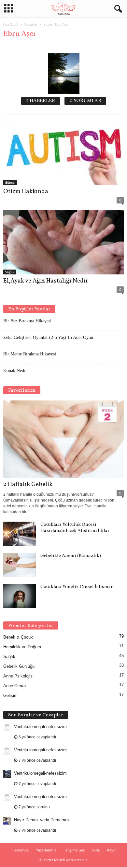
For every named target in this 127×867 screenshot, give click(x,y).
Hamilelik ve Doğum (22, 646)
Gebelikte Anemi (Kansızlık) (70, 556)
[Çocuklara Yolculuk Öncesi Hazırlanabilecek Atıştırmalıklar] (19, 534)
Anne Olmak (15, 685)
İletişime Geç (74, 850)
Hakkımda (20, 850)
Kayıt (111, 850)
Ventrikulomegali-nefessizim (40, 726)
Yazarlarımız (46, 850)
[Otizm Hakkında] (63, 153)
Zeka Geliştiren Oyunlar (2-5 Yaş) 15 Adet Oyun (48, 337)
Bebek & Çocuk (18, 637)
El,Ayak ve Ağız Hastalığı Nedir (45, 281)
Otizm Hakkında (25, 191)
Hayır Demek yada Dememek (42, 819)
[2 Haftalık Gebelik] (63, 439)
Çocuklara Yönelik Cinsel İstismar (76, 587)
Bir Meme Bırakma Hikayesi (29, 354)
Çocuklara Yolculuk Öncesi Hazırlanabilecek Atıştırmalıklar (74, 528)
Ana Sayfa (10, 24)
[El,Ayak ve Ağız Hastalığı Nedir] (63, 242)
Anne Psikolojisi (18, 676)
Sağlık (10, 272)
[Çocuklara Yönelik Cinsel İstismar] (19, 596)
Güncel (10, 182)
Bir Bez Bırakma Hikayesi (27, 320)
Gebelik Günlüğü (19, 666)
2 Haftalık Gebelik (27, 484)
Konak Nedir (15, 370)
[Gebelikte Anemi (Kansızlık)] (19, 565)
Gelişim (10, 695)
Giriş (96, 850)
